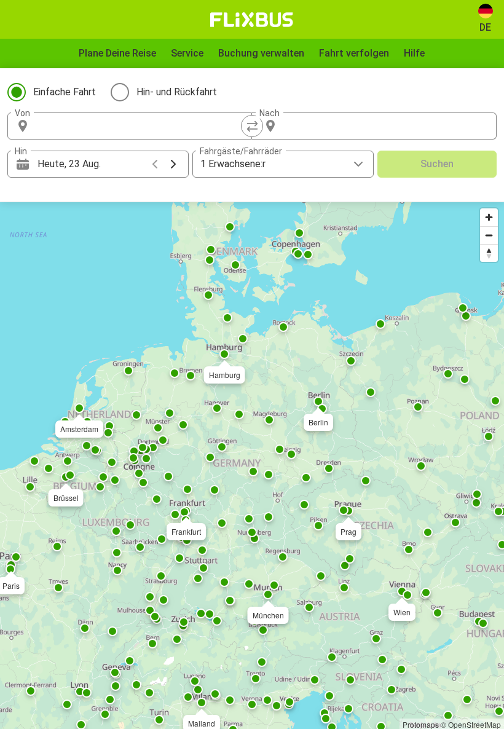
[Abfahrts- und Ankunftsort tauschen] (252, 126)
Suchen (437, 164)
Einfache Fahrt (64, 92)
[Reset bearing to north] (489, 253)
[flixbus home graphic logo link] (252, 20)
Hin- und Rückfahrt (176, 92)
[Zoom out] (489, 235)
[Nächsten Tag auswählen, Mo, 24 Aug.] (173, 164)
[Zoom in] (489, 217)
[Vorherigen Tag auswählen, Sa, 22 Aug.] (155, 164)
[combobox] (140, 126)
